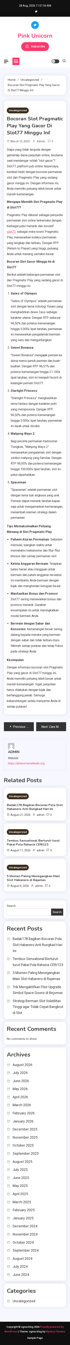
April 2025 (20, 1194)
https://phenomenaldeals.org (26, 763)
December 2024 (25, 1226)
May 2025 (20, 1186)
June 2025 (21, 1178)
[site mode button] (55, 61)
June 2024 (21, 1275)
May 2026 (20, 1089)
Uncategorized (18, 110)
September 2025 (25, 1153)
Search (11, 906)
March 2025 (22, 1202)
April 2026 (20, 1097)
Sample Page (35, 1337)
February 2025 (24, 1210)
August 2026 (22, 1065)
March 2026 (22, 1105)
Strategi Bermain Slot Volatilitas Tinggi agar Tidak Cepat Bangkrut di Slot (38, 1007)
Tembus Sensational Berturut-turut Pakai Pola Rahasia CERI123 (33, 842)
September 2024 (25, 1250)
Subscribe (38, 46)
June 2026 (21, 1081)
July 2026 (20, 1073)
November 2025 (25, 1137)
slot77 (11, 232)
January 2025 (23, 1218)
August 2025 (22, 1162)
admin (41, 141)
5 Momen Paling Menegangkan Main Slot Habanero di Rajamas (33, 878)
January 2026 (23, 1121)
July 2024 (20, 1266)
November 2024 (25, 1234)
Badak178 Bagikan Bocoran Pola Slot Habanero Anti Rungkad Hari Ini (35, 807)
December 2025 (25, 1129)
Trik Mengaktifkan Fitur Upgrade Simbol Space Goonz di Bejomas (38, 990)
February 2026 (24, 1113)
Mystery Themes (55, 1331)
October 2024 (23, 1242)
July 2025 (20, 1170)
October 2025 (23, 1145)
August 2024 (22, 1258)
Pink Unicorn (35, 36)
